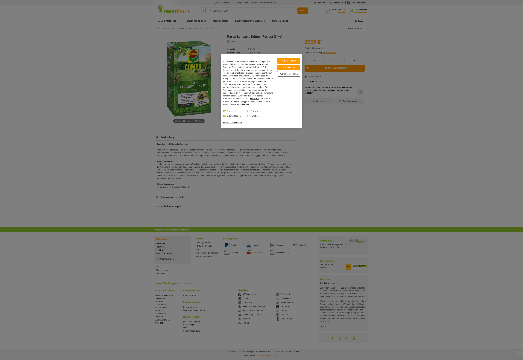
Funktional (255, 116)
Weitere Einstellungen (232, 123)
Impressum (254, 99)
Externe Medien (234, 116)
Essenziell (231, 111)
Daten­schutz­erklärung (239, 104)
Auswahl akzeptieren (289, 74)
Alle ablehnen (289, 67)
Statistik (254, 111)
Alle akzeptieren (289, 61)
